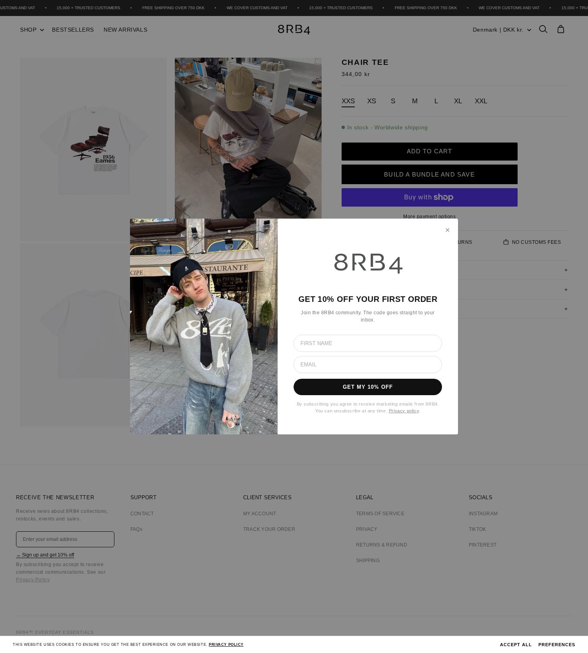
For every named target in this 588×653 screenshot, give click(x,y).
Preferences (556, 644)
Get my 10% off (368, 387)
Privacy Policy (226, 645)
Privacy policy (404, 410)
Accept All (516, 644)
